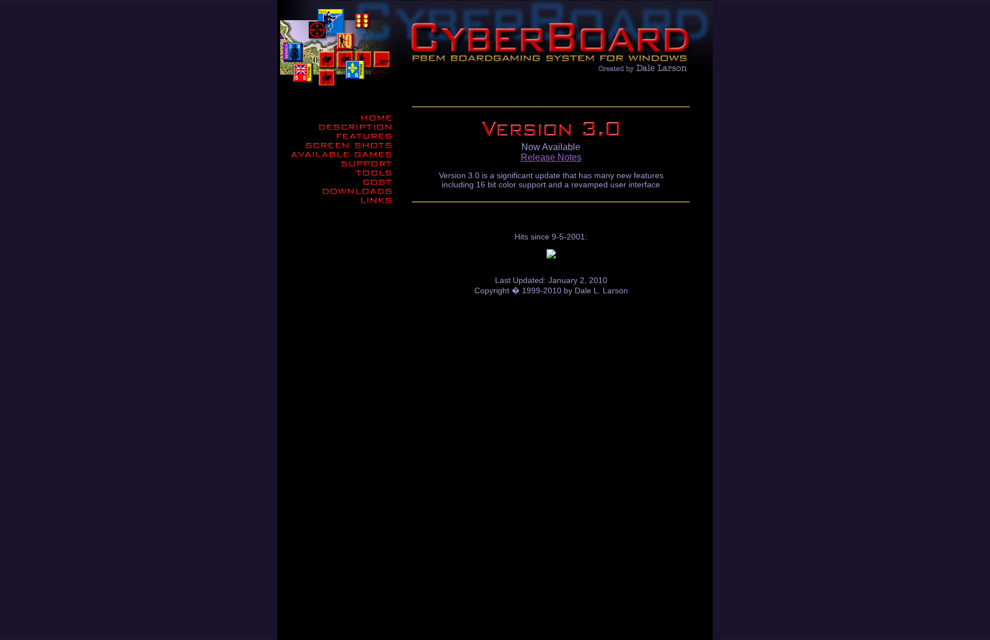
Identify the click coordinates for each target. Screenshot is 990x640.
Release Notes (551, 157)
